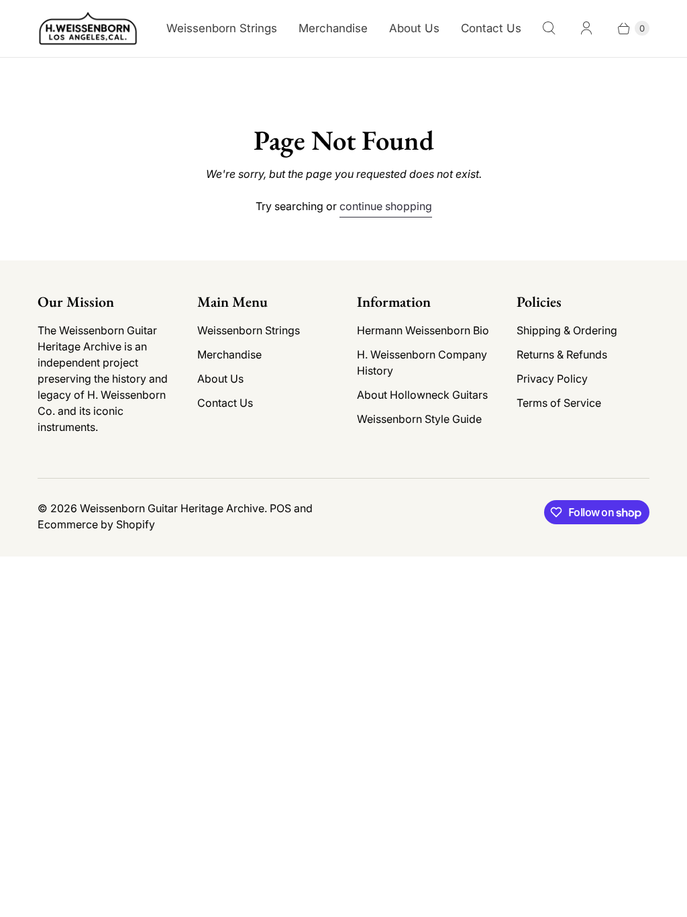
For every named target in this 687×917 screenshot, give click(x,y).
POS (280, 508)
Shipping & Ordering (567, 330)
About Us (414, 28)
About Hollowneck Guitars (422, 394)
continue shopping (385, 206)
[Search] (549, 28)
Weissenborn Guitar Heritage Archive (172, 508)
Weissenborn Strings (221, 28)
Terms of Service (559, 402)
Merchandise (333, 28)
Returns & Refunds (562, 354)
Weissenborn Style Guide (419, 419)
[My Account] (586, 28)
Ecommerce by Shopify (96, 524)
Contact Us (491, 28)
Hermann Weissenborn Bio (423, 330)
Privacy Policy (552, 378)
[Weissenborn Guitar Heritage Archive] (88, 28)
